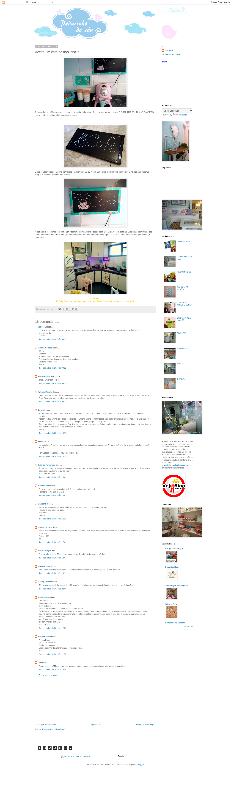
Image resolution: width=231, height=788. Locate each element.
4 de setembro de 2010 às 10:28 (52, 456)
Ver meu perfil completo (172, 54)
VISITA (180, 364)
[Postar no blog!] (67, 309)
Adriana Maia (44, 486)
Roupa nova (182, 348)
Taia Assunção (44, 551)
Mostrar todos (188, 626)
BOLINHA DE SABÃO (182, 288)
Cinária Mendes (45, 348)
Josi (40, 663)
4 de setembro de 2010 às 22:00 (52, 589)
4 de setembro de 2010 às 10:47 (52, 495)
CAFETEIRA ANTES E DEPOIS (185, 304)
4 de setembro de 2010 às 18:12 (52, 573)
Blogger (140, 765)
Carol (40, 410)
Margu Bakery (44, 637)
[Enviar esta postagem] (59, 309)
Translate (183, 115)
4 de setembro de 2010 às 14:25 (52, 519)
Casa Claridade (172, 567)
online (164, 62)
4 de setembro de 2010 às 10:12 (52, 433)
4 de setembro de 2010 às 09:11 (52, 368)
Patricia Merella (45, 392)
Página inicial (96, 725)
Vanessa (42, 327)
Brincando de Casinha (175, 623)
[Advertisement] (95, 700)
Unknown (42, 504)
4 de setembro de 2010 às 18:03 (52, 558)
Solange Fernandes (46, 465)
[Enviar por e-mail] (64, 309)
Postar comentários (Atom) (53, 729)
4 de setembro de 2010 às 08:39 (52, 339)
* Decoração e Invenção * (176, 586)
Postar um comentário (48, 675)
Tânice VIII (181, 333)
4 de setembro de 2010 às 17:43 (52, 542)
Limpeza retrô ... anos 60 (184, 319)
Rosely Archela (45, 582)
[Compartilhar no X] (70, 309)
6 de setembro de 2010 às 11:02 (52, 654)
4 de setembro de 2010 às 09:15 (52, 383)
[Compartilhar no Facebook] (73, 309)
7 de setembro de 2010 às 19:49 (52, 670)
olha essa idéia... (184, 241)
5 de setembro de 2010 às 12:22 (52, 628)
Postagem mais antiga (144, 725)
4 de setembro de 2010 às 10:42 (52, 477)
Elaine (41, 441)
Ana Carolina (44, 597)
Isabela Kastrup (45, 527)
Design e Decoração (174, 548)
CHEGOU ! (181, 379)
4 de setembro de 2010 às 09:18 (52, 402)
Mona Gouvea (44, 566)
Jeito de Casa (171, 604)
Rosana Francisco (46, 376)
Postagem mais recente (46, 725)
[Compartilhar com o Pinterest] (76, 309)
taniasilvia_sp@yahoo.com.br (175, 465)
